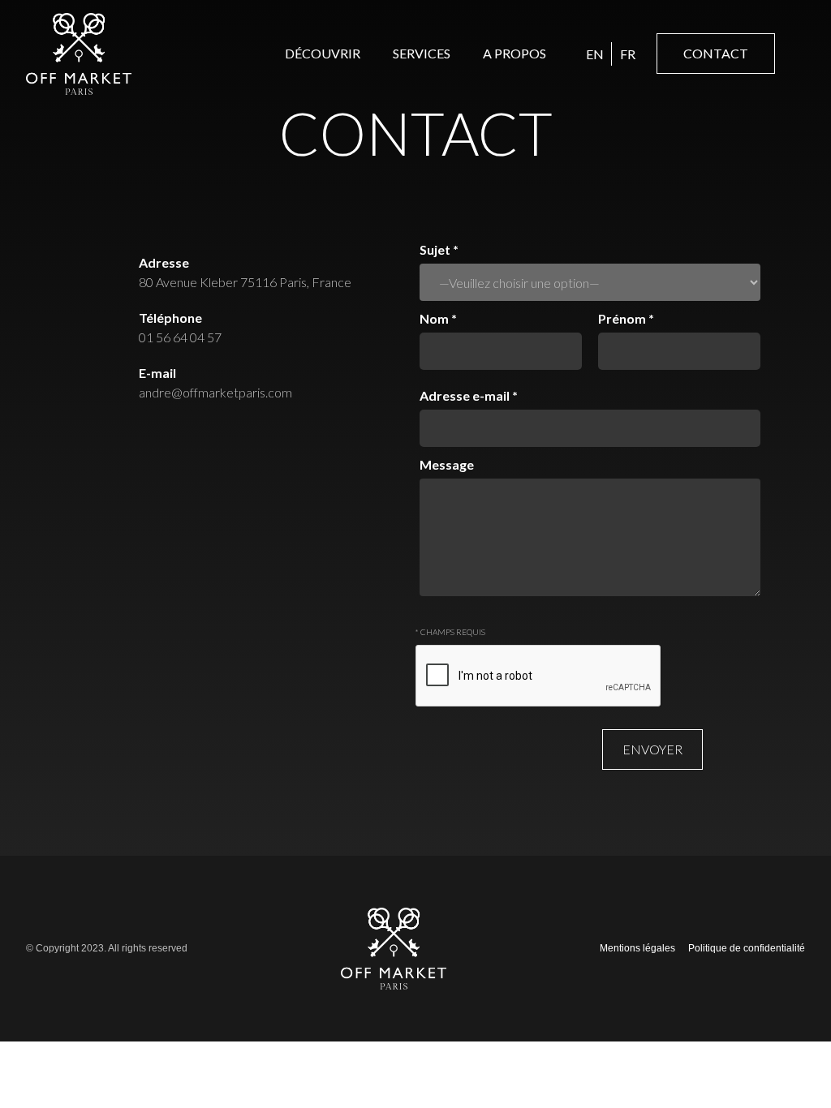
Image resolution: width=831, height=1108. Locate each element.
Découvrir (322, 53)
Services (421, 53)
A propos (514, 53)
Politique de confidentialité (746, 948)
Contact (715, 53)
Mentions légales (637, 948)
